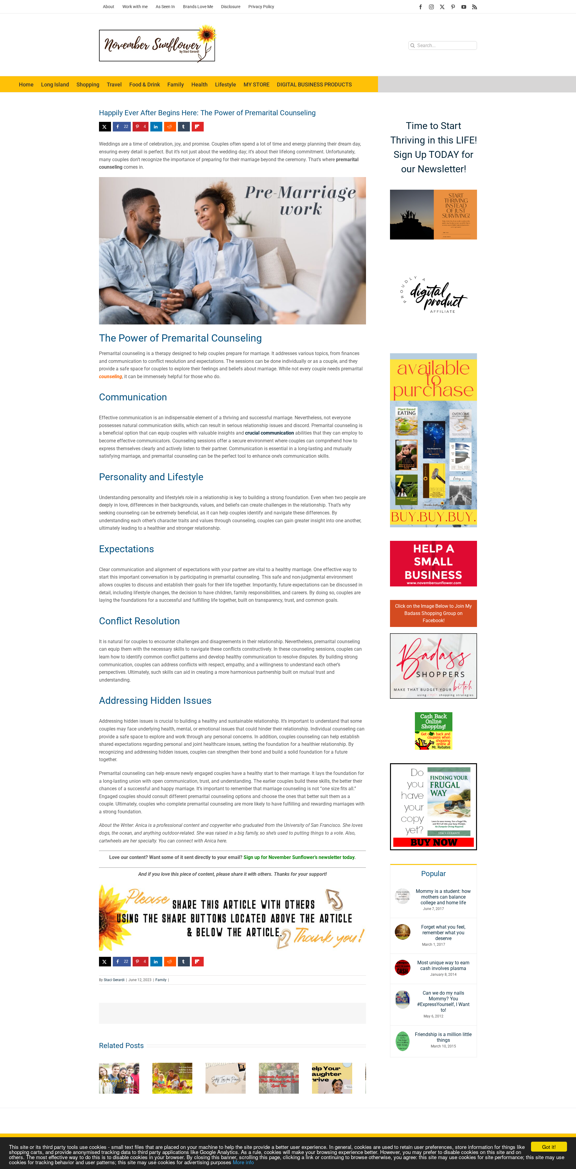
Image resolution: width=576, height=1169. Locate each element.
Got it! (549, 1146)
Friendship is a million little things (443, 1037)
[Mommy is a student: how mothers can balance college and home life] (402, 892)
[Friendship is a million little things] (403, 1035)
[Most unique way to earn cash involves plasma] (402, 963)
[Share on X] (105, 126)
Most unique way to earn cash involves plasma (443, 965)
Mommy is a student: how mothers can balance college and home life (443, 896)
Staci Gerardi (114, 980)
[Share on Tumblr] (184, 126)
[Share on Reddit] (170, 126)
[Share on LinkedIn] (156, 126)
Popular (433, 873)
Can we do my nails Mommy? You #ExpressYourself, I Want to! (443, 1001)
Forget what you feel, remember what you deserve (443, 932)
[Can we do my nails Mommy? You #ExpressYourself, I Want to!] (402, 994)
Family (160, 980)
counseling (110, 376)
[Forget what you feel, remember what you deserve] (402, 928)
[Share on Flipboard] (198, 126)
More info (243, 1162)
